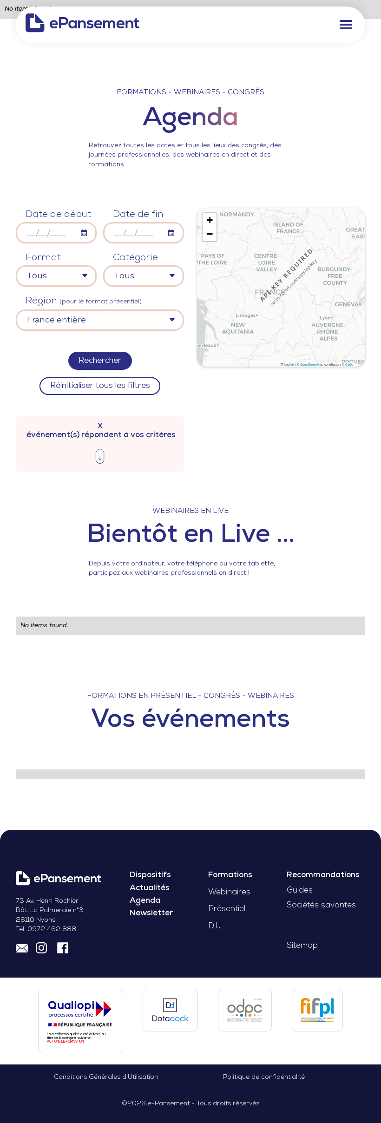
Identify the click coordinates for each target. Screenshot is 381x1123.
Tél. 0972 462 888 (46, 929)
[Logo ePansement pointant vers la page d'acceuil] (82, 24)
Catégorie (135, 258)
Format (43, 258)
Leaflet (288, 364)
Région (84, 301)
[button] (346, 25)
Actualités (150, 888)
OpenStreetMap (311, 364)
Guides (300, 890)
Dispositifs (150, 875)
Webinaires (229, 892)
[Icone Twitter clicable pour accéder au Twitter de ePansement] (42, 947)
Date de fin (138, 214)
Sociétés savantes (321, 905)
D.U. (215, 926)
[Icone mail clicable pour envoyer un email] (22, 947)
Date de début (58, 214)
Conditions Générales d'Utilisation (106, 1077)
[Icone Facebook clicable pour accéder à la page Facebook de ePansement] (62, 947)
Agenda (145, 901)
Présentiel (226, 909)
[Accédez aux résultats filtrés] (100, 458)
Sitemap (302, 946)
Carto (349, 364)
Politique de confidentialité (264, 1077)
